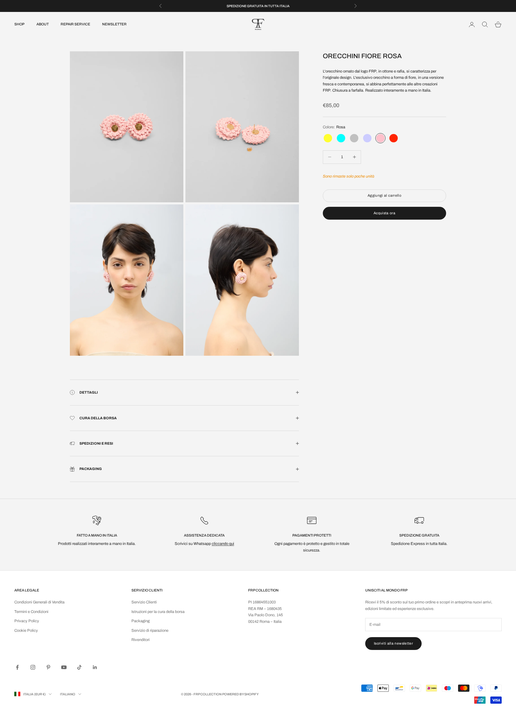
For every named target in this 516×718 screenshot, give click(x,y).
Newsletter (114, 24)
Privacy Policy (26, 621)
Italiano (67, 694)
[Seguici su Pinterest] (48, 667)
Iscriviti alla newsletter (393, 643)
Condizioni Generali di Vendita (39, 602)
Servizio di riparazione (149, 630)
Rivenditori (140, 640)
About (42, 24)
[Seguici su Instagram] (33, 667)
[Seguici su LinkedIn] (95, 667)
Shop (19, 24)
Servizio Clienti (144, 602)
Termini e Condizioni (31, 612)
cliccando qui (223, 544)
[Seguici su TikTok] (79, 667)
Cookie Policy (26, 630)
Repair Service (75, 24)
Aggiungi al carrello (384, 195)
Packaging (140, 621)
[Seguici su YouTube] (64, 667)
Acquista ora (384, 213)
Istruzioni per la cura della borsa (158, 612)
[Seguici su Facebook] (17, 667)
